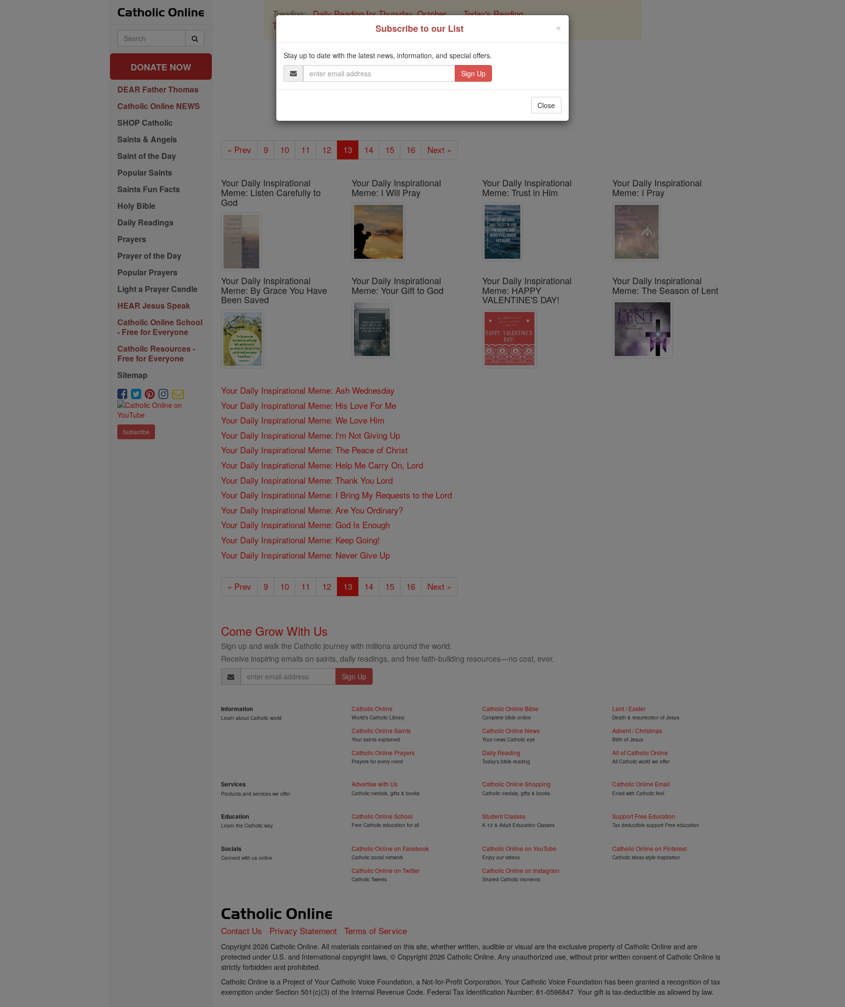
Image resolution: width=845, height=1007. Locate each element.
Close (546, 105)
